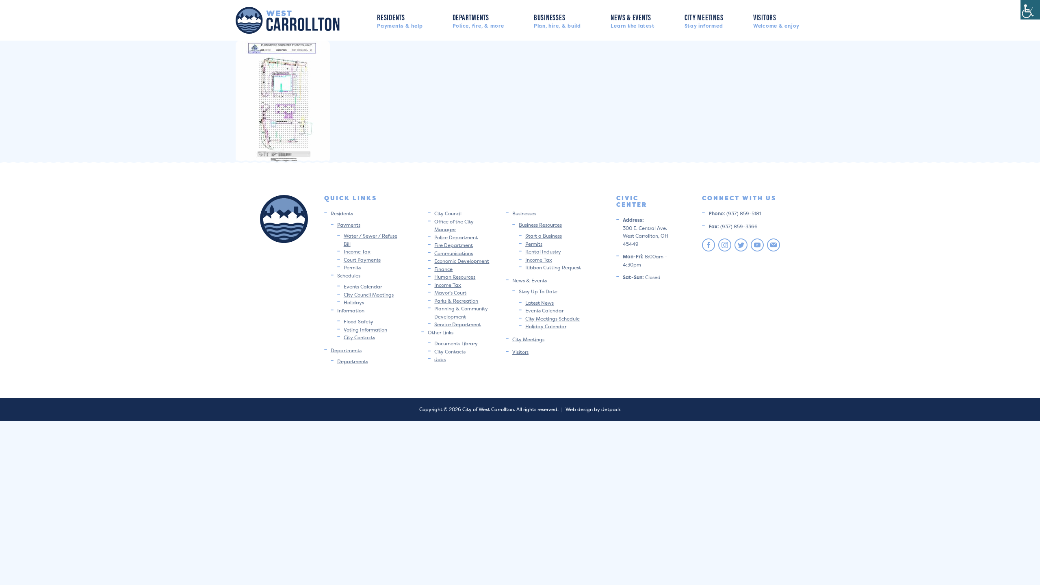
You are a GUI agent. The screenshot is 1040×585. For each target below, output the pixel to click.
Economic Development (461, 261)
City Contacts (359, 337)
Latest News (539, 302)
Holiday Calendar (545, 326)
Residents (399, 20)
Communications (453, 253)
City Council (448, 213)
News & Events (632, 20)
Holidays (354, 302)
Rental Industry (543, 251)
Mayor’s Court (450, 292)
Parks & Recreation (456, 300)
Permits (352, 267)
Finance (443, 269)
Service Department (457, 324)
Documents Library (456, 343)
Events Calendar (363, 286)
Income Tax (357, 251)
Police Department (456, 237)
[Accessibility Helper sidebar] (1030, 10)
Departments (478, 20)
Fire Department (453, 245)
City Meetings (704, 20)
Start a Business (543, 235)
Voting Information (365, 329)
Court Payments (362, 259)
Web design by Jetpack (593, 409)
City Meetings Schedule (552, 318)
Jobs (440, 359)
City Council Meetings (369, 294)
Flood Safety (358, 321)
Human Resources (454, 276)
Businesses (557, 20)
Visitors (776, 20)
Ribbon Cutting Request (553, 267)
